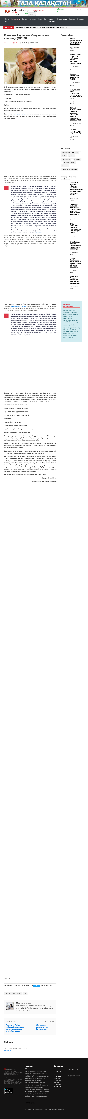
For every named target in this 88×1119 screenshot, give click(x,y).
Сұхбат (64, 156)
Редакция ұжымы (69, 162)
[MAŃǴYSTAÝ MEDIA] (7, 12)
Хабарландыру (62, 19)
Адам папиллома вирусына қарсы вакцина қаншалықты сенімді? (75, 228)
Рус (28, 11)
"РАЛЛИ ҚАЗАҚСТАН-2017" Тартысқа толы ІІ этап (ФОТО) (77, 41)
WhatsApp (37, 985)
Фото (46, 19)
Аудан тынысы (52, 20)
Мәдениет (77, 159)
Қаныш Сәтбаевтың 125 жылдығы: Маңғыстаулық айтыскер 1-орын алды (75, 262)
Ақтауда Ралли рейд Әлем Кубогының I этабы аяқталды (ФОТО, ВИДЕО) (75, 59)
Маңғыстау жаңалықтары (13, 993)
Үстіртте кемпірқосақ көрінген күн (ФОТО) (75, 76)
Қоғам (40, 19)
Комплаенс (80, 19)
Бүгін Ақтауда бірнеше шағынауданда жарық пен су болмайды (75, 245)
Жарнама (72, 19)
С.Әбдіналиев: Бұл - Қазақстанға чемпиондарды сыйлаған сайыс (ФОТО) (76, 94)
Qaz (24, 11)
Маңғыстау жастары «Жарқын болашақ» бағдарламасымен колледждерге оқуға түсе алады (76, 189)
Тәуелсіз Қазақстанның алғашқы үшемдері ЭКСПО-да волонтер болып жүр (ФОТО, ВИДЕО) (75, 114)
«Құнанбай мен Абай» (18, 306)
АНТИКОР (75, 152)
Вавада (46, 1076)
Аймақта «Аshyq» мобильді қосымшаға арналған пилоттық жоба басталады (15, 1028)
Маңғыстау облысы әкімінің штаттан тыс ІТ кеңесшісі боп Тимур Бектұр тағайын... (44, 27)
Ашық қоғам (66, 152)
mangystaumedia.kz (19, 114)
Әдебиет (71, 156)
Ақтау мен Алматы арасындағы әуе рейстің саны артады (74, 279)
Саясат (24, 19)
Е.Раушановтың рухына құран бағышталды (42, 1027)
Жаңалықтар (15, 19)
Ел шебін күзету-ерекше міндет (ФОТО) (75, 131)
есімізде (39, 232)
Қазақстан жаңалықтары (69, 169)
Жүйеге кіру (8, 1050)
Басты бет (7, 20)
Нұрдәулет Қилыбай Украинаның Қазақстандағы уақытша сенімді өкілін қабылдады (75, 209)
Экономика (32, 19)
